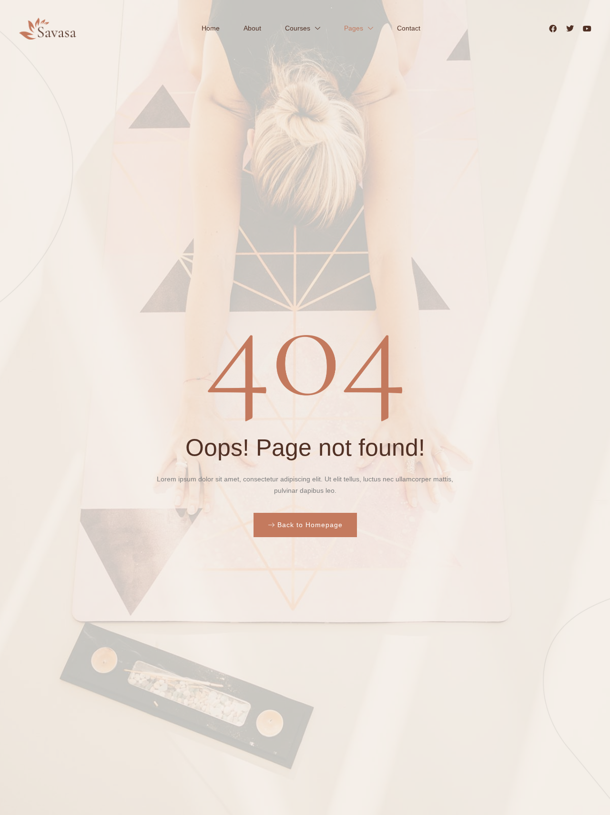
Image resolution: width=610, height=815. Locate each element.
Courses (297, 28)
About (252, 28)
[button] (305, 525)
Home (211, 28)
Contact (408, 28)
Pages (353, 28)
